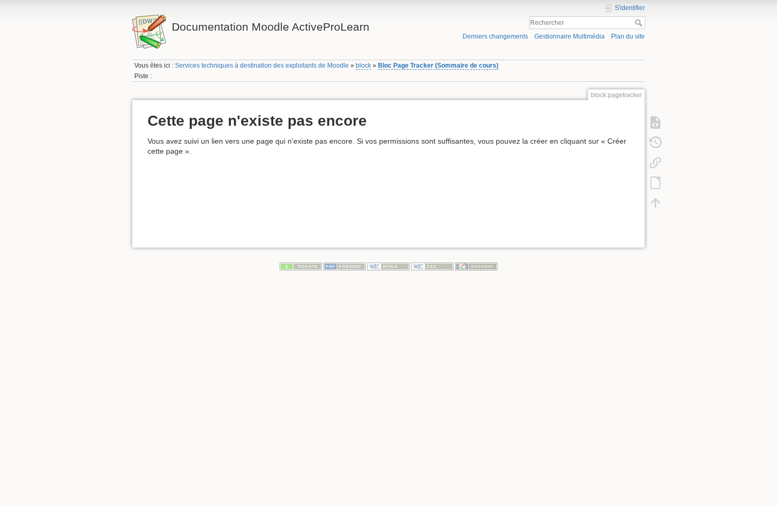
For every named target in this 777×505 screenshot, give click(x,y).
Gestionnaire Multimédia (569, 36)
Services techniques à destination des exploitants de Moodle (262, 65)
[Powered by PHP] (344, 265)
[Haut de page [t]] (655, 202)
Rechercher (640, 22)
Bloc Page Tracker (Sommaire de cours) (438, 65)
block (363, 65)
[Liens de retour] (655, 162)
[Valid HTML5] (388, 265)
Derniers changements (495, 36)
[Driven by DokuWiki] (476, 265)
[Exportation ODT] (655, 182)
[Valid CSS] (432, 265)
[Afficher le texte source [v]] (655, 122)
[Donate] (301, 265)
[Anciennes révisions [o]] (655, 142)
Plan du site (628, 36)
